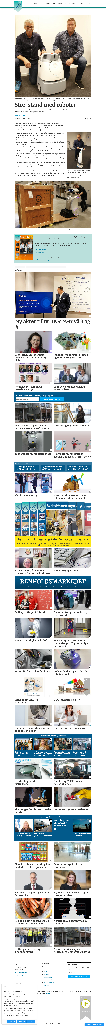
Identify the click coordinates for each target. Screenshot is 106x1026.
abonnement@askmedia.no (22, 972)
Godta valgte (22, 1021)
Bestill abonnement (41, 249)
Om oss (74, 3)
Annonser (67, 3)
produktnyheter (60, 267)
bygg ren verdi (20, 267)
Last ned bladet (39, 252)
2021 (27, 267)
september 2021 (42, 267)
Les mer (48, 993)
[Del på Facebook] (86, 119)
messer (51, 267)
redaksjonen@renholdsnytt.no (23, 976)
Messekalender (48, 977)
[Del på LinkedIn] (88, 119)
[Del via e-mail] (90, 119)
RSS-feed (46, 985)
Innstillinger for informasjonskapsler (94, 1024)
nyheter (33, 267)
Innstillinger (12, 1021)
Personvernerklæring (50, 982)
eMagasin (87, 3)
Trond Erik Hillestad (20, 981)
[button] (17, 745)
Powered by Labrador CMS (53, 1023)
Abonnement (60, 3)
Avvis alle (31, 1021)
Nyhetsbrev (80, 3)
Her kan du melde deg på (42, 260)
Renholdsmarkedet (50, 3)
